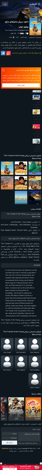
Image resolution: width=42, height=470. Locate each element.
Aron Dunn (4, 225)
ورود (5, 4)
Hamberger (14, 225)
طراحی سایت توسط (11, 448)
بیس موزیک (13, 451)
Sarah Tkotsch (17, 230)
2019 (17, 37)
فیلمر (39, 424)
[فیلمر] (33, 4)
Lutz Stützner (16, 222)
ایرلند (25, 37)
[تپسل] (1, 463)
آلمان (22, 37)
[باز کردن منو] (39, 4)
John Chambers (25, 225)
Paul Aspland (6, 230)
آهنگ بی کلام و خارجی (26, 451)
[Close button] (41, 463)
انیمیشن (38, 37)
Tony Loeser (26, 222)
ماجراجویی (32, 37)
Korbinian (34, 227)
